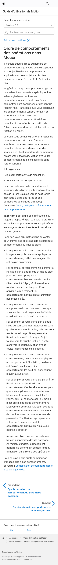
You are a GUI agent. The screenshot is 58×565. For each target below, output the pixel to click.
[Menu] (54, 3)
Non (28, 530)
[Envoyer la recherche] (6, 32)
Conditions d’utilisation (11, 560)
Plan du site (27, 560)
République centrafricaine (12, 552)
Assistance (13, 538)
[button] (47, 3)
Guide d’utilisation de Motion (21, 11)
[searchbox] (29, 32)
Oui (11, 530)
